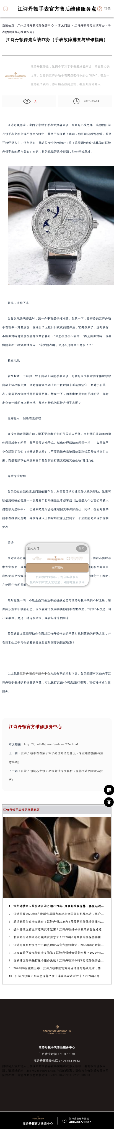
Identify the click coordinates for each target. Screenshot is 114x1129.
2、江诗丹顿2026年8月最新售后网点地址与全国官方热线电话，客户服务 (57, 913)
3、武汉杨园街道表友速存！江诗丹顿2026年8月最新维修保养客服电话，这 (57, 921)
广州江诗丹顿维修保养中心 (35, 25)
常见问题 (64, 25)
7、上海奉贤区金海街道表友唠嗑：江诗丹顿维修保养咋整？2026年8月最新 (57, 952)
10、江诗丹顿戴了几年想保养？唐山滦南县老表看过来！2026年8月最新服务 (57, 976)
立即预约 (57, 567)
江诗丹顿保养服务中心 (35, 673)
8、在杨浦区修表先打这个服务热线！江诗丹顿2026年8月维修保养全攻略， (57, 960)
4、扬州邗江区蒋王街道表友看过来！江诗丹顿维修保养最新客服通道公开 (57, 929)
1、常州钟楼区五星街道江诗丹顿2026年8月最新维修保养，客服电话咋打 (57, 906)
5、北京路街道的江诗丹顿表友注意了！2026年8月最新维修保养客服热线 (57, 937)
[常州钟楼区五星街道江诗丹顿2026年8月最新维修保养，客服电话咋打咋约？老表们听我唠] (57, 896)
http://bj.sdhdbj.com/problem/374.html (51, 744)
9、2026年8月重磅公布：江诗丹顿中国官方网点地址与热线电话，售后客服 (57, 968)
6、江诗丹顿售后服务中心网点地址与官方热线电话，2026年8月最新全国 (57, 944)
